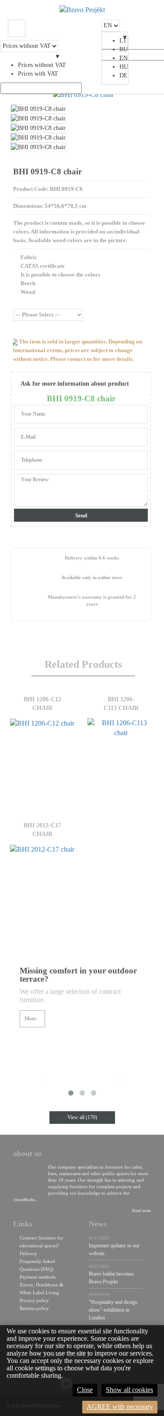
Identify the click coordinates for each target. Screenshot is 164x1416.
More (30, 1019)
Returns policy (34, 1308)
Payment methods (38, 1276)
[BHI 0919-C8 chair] (83, 95)
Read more (141, 1210)
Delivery (28, 1253)
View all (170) (82, 1117)
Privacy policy (34, 1300)
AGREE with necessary (120, 1406)
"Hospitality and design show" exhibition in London (113, 1310)
